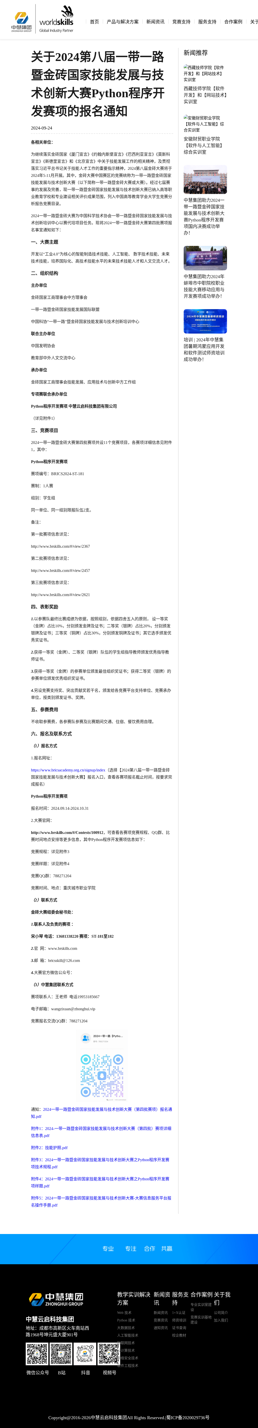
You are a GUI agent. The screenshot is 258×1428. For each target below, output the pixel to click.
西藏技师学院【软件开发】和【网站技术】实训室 (205, 95)
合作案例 (233, 21)
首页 (94, 21)
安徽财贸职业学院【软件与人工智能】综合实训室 (204, 146)
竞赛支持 (181, 21)
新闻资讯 (155, 21)
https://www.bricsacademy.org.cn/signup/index (68, 770)
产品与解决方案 (123, 21)
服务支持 (207, 21)
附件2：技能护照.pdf (49, 1148)
